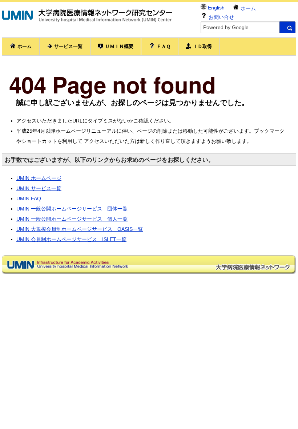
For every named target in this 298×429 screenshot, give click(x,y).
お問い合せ (220, 17)
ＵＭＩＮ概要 (118, 46)
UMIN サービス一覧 (38, 188)
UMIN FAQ (28, 198)
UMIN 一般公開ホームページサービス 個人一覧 (72, 219)
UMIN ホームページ (38, 178)
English (215, 8)
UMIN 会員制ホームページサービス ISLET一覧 (71, 239)
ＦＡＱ (162, 46)
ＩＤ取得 (202, 46)
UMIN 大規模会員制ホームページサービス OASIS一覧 (79, 229)
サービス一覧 (67, 46)
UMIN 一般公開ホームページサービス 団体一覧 (72, 209)
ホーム (247, 8)
